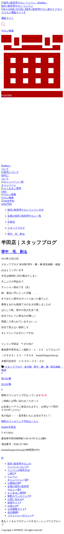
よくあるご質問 (16, 493)
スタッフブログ (13, 366)
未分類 (28, 366)
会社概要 (12, 512)
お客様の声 (13, 483)
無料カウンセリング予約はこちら (20, 421)
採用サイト (13, 502)
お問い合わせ (14, 499)
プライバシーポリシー (19, 515)
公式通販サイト (16, 509)
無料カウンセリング (18, 496)
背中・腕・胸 (41, 366)
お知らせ (12, 505)
